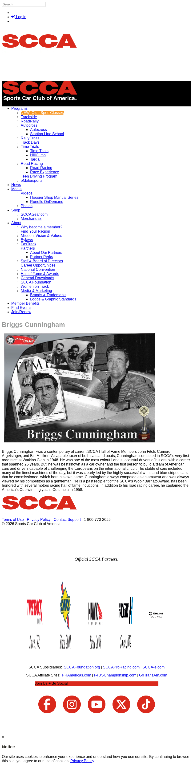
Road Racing (32, 164)
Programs (19, 108)
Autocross (29, 125)
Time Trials (30, 147)
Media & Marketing (36, 291)
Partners (28, 248)
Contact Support (67, 520)
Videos (26, 193)
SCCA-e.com (153, 667)
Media (16, 189)
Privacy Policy (39, 520)
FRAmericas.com (76, 675)
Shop (15, 210)
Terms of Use (13, 520)
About (16, 223)
